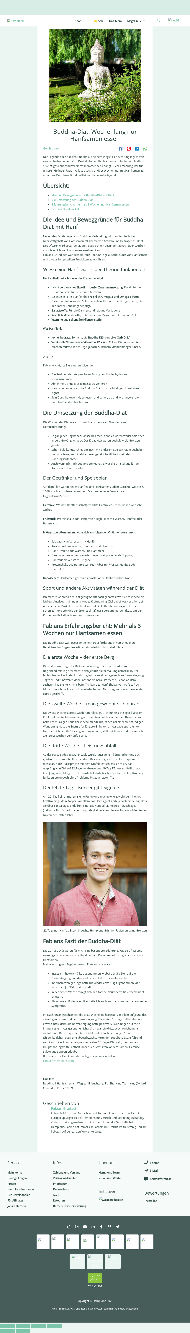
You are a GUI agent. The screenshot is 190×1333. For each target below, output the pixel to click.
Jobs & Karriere (17, 1206)
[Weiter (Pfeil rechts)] (23, 1331)
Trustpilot (150, 1201)
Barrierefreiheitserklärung (69, 1206)
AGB (56, 1195)
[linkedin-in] (95, 1227)
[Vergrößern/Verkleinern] (54, 1326)
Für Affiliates (15, 1200)
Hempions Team (109, 1172)
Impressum (60, 1183)
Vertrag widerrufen (65, 1178)
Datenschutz (61, 1189)
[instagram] (78, 1227)
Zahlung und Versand (66, 1172)
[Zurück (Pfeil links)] (7, 1331)
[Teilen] (23, 1326)
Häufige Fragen (17, 1178)
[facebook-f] (103, 1227)
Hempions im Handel (21, 1189)
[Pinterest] (129, 148)
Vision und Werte (110, 1178)
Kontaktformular (160, 1179)
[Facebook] (120, 148)
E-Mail (154, 1170)
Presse (11, 1183)
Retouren (59, 1200)
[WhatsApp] (145, 148)
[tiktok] (70, 1227)
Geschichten (51, 148)
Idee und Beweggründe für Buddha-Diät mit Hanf (82, 195)
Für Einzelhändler (18, 1195)
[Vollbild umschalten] (38, 1326)
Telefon (154, 1163)
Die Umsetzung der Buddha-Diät (72, 200)
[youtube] (87, 1227)
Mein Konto (14, 1172)
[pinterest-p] (111, 1227)
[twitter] (119, 1227)
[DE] (173, 20)
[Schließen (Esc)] (7, 1326)
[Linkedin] (137, 148)
